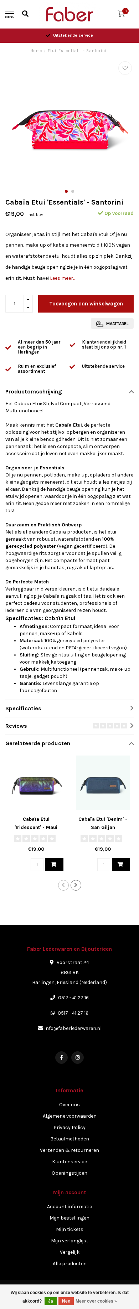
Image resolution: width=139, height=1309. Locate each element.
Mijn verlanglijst (69, 1241)
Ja (50, 1301)
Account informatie (69, 1207)
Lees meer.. (62, 278)
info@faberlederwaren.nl (73, 1028)
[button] (66, 191)
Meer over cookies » (96, 1301)
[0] (121, 15)
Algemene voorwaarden (70, 1116)
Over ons (69, 1105)
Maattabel (116, 323)
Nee (66, 1301)
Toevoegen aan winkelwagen (86, 303)
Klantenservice (69, 1162)
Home (36, 50)
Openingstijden (69, 1173)
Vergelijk (69, 1252)
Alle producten (70, 1264)
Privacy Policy (69, 1127)
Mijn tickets (69, 1229)
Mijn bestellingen (69, 1218)
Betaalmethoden (69, 1139)
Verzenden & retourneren (69, 1150)
